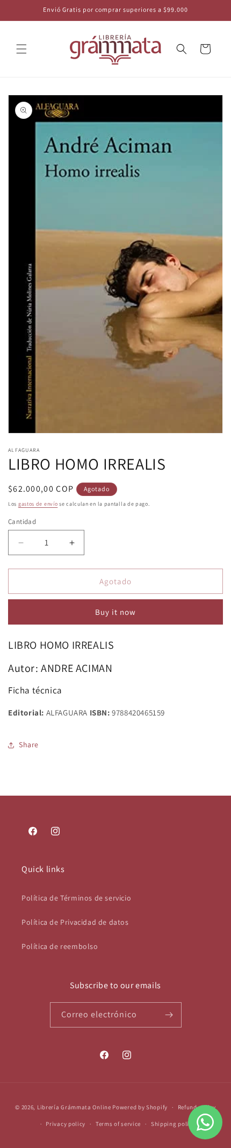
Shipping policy (173, 1124)
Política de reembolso (59, 946)
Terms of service (118, 1124)
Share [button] (29, 744)
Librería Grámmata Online (74, 1107)
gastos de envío (38, 503)
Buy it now (115, 612)
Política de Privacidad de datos (75, 922)
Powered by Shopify (140, 1107)
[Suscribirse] (169, 1014)
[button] (21, 49)
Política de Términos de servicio (76, 898)
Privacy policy (65, 1124)
